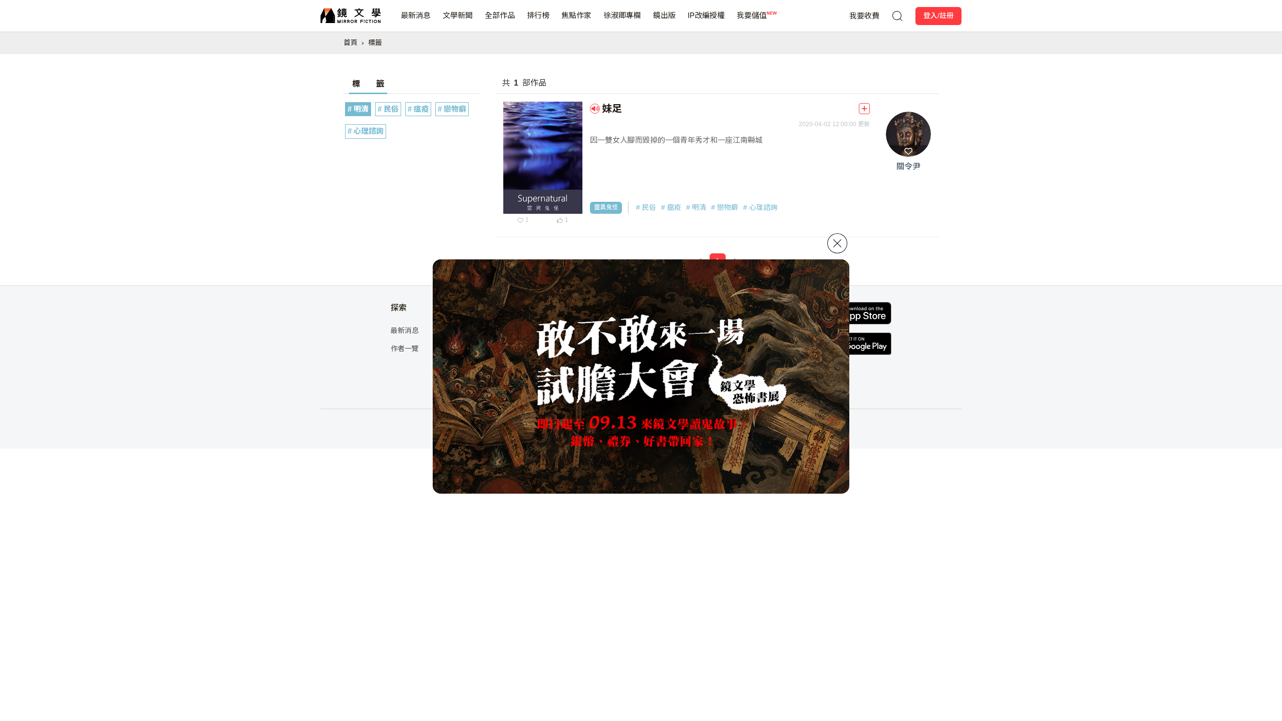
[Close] (837, 243)
